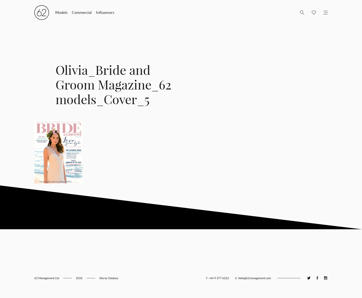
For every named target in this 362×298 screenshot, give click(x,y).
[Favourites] (312, 12)
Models (61, 12)
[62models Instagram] (325, 278)
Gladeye (113, 278)
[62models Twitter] (309, 278)
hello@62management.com (254, 278)
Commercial (82, 12)
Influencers (105, 12)
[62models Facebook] (317, 278)
